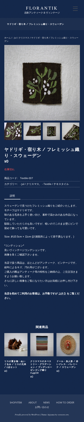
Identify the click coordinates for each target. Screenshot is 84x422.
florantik (42, 8)
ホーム (7, 37)
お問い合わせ (42, 407)
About (33, 402)
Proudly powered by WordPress (27, 414)
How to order (65, 402)
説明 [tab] (12, 195)
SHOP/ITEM (16, 402)
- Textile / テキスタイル (55, 184)
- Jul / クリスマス (21, 37)
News (46, 402)
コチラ (62, 293)
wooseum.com (63, 414)
